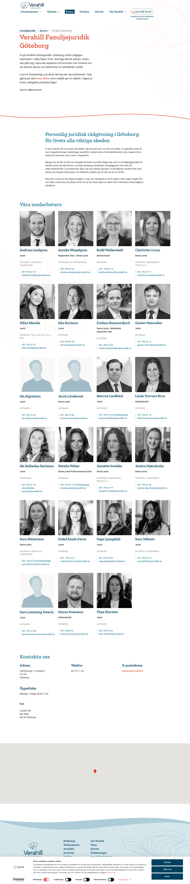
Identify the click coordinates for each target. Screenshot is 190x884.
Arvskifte (68, 848)
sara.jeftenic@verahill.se (149, 561)
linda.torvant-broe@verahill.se (152, 418)
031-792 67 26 (144, 484)
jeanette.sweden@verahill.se (113, 491)
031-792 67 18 (29, 484)
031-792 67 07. (144, 558)
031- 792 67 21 (67, 558)
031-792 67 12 (144, 341)
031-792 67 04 (106, 345)
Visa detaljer (123, 880)
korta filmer (43, 78)
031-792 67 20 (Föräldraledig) (36, 561)
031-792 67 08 (67, 341)
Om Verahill (116, 11)
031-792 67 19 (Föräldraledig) (74, 484)
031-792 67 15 (144, 415)
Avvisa (167, 876)
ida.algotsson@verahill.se (34, 418)
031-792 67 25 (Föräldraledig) (113, 415)
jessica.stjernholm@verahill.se (152, 488)
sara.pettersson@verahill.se (35, 564)
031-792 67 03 (106, 630)
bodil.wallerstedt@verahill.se (113, 272)
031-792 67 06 (106, 558)
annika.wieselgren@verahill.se (75, 272)
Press (94, 844)
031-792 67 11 (144, 272)
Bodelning (69, 840)
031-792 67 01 (67, 269)
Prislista (84, 11)
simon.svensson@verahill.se (74, 634)
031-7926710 (66, 630)
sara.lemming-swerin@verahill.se (38, 634)
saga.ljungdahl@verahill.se (112, 561)
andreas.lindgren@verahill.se (36, 275)
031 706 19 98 (67, 415)
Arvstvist (68, 852)
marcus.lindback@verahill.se (113, 418)
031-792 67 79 (106, 487)
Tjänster (52, 11)
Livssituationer (29, 11)
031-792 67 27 (29, 344)
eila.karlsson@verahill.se (72, 345)
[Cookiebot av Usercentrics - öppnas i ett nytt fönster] (18, 879)
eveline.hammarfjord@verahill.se (115, 348)
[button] (95, 771)
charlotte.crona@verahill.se (150, 275)
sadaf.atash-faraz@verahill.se (75, 561)
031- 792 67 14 (106, 269)
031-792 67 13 (29, 272)
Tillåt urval (167, 869)
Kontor (70, 11)
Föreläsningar (99, 852)
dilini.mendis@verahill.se (34, 348)
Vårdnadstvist (71, 844)
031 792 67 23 (29, 415)
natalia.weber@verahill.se (73, 488)
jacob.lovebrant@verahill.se (74, 418)
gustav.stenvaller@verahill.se (151, 345)
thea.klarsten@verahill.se (111, 634)
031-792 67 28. (29, 631)
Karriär (99, 11)
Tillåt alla (167, 862)
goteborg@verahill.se (132, 671)
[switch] (68, 879)
